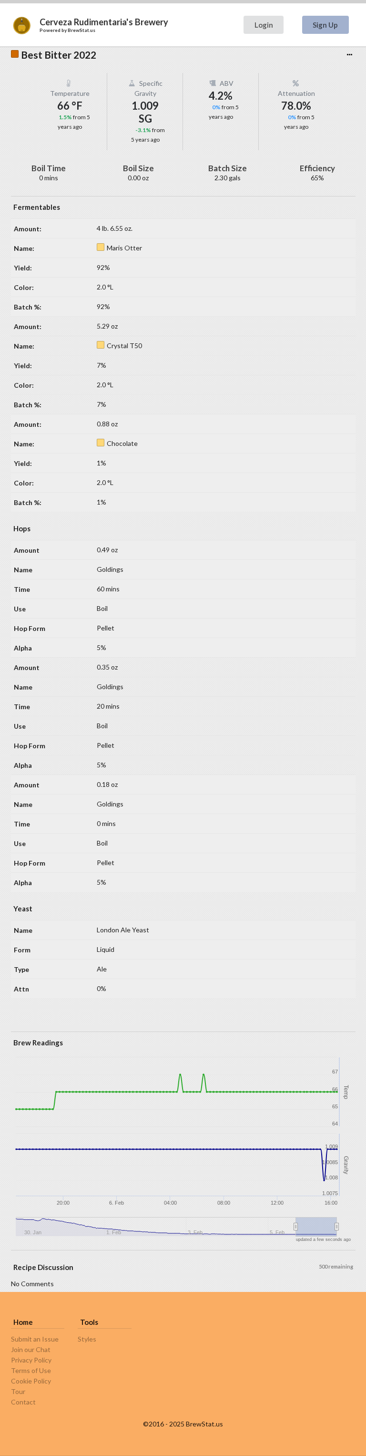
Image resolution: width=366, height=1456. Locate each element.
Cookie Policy (31, 1381)
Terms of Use (31, 1370)
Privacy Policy (31, 1360)
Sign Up (325, 25)
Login (263, 25)
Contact (23, 1402)
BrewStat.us (81, 30)
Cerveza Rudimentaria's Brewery (104, 22)
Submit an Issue (35, 1339)
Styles (87, 1339)
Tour (18, 1391)
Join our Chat (31, 1349)
